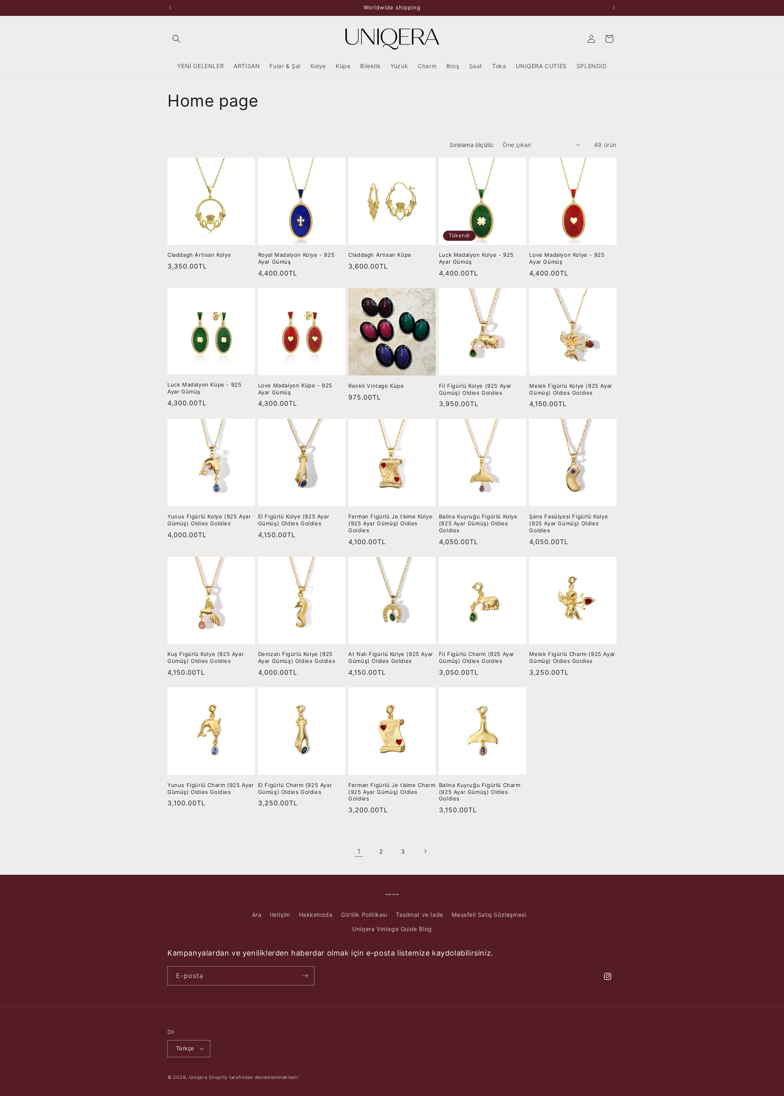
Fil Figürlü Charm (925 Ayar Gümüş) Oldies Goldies (476, 657)
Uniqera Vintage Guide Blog (392, 928)
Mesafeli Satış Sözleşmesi (489, 914)
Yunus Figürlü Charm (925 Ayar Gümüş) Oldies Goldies (210, 788)
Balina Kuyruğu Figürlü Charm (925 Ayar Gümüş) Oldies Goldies (480, 792)
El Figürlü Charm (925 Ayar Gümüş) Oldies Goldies (295, 788)
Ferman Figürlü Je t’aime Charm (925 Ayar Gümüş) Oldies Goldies (391, 792)
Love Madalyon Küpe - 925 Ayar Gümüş (295, 389)
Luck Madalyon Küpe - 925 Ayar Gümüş (204, 388)
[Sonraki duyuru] (614, 8)
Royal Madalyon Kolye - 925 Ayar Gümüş (296, 258)
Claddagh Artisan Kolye (199, 254)
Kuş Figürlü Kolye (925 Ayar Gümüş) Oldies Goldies (205, 657)
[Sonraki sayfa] (425, 851)
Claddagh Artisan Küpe (380, 254)
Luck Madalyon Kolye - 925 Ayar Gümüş (476, 258)
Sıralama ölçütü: (472, 144)
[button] (176, 39)
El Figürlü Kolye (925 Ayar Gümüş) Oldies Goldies (294, 520)
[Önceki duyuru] (170, 8)
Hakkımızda (316, 914)
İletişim (280, 914)
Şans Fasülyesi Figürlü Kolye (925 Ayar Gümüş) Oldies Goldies (568, 523)
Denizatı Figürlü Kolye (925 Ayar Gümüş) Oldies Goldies (297, 657)
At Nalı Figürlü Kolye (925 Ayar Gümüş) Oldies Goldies (390, 657)
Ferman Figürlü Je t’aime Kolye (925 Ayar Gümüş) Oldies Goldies (390, 523)
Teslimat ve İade (419, 914)
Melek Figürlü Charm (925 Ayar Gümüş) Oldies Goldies (572, 657)
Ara (257, 914)
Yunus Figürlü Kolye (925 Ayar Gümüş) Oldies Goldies (209, 520)
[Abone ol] (305, 975)
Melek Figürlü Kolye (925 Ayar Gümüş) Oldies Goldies (570, 389)
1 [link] (359, 851)
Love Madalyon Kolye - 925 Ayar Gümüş (566, 258)
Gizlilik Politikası (364, 914)
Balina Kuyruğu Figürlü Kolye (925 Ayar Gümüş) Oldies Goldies (478, 523)
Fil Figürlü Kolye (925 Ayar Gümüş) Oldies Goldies (475, 389)
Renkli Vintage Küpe (376, 385)
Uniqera (198, 1077)
